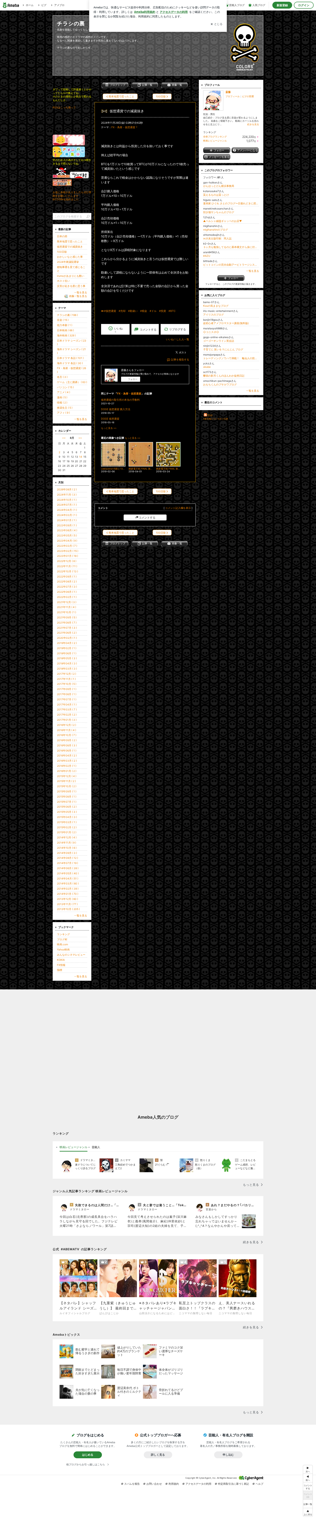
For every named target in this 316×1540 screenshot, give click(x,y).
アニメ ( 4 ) (63, 392)
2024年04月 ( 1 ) (67, 509)
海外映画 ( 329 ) (66, 335)
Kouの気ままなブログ (216, 305)
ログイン (303, 5)
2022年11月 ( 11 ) (67, 566)
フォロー (132, 379)
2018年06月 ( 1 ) (66, 653)
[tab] (73, 1147)
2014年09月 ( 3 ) (67, 853)
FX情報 (61, 965)
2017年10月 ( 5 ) (66, 683)
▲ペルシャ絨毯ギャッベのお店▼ (222, 221)
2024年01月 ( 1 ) (67, 520)
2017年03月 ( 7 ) (67, 709)
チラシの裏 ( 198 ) (67, 315)
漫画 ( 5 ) (62, 397)
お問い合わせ (154, 1483)
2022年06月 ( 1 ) (67, 591)
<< (64, 437)
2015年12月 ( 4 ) (66, 776)
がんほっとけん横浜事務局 (218, 186)
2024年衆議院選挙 (68, 261)
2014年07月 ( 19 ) (67, 863)
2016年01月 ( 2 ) (66, 771)
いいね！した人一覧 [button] (177, 339)
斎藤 (228, 92)
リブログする (177, 329)
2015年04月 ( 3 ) (67, 817)
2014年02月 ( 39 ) (67, 888)
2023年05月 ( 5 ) (67, 535)
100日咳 (62, 251)
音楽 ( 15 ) (63, 320)
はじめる (87, 1454)
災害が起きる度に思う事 (71, 286)
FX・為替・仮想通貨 (123, 127)
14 (80, 456)
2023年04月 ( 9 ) (67, 540)
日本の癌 (62, 236)
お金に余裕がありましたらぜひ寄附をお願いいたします (72, 194)
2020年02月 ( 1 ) (67, 637)
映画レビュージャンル (215, 140)
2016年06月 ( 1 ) (66, 750)
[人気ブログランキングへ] (61, 177)
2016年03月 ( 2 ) (67, 760)
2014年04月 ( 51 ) (67, 878)
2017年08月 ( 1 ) (66, 694)
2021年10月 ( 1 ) (66, 612)
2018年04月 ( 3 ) (67, 663)
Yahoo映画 (63, 949)
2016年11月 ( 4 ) (66, 730)
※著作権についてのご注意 (215, 418)
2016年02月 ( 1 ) (66, 765)
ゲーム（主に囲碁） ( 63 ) (72, 382)
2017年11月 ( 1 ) (66, 679)
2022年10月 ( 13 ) (67, 571)
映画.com (62, 944)
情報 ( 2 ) (62, 402)
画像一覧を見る (78, 296)
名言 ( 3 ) (62, 377)
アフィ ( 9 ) (63, 412)
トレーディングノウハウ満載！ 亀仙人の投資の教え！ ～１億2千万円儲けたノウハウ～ (231, 358)
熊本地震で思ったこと (70, 241)
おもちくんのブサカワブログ (220, 384)
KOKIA (61, 959)
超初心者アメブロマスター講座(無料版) (226, 323)
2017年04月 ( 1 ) (67, 704)
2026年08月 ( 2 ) (67, 489)
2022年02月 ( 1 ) (67, 597)
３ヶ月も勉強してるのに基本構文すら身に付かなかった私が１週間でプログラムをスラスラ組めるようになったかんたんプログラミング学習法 (231, 247)
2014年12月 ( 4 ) (67, 837)
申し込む (228, 1454)
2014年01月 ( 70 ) (67, 893)
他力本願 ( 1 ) (64, 325)
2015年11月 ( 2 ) (66, 781)
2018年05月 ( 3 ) (67, 658)
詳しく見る (158, 1454)
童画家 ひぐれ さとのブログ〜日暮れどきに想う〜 (231, 203)
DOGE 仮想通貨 (110, 418)
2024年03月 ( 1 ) (67, 515)
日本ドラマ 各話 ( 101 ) (70, 358)
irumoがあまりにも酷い (70, 275)
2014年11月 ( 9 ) (66, 842)
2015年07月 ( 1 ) (66, 801)
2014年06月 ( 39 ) (67, 868)
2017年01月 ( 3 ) (67, 719)
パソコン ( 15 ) (65, 387)
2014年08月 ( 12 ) (67, 857)
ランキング (63, 934)
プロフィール (232, 96)
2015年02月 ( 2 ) (67, 827)
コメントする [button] (148, 329)
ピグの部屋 (248, 96)
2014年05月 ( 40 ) (68, 873)
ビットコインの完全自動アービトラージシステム (231, 264)
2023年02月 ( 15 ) (67, 551)
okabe (207, 366)
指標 (59, 970)
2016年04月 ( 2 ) (67, 755)
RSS (210, 415)
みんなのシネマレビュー (71, 954)
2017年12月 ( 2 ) (66, 673)
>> (80, 437)
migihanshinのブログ (215, 229)
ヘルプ (259, 1483)
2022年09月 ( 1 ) (67, 576)
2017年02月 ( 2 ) (67, 714)
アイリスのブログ (213, 314)
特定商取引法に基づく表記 (233, 1483)
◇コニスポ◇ (211, 332)
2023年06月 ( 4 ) (67, 530)
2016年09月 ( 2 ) (67, 740)
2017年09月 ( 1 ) (66, 689)
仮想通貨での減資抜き (127, 111)
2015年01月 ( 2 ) (66, 832)
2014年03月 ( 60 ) (68, 883)
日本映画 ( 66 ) (65, 330)
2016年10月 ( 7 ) (66, 735)
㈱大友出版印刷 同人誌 (217, 238)
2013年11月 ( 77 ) (67, 904)
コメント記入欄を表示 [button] (178, 508)
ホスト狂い (63, 280)
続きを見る (253, 124)
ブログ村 (62, 939)
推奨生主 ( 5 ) (64, 407)
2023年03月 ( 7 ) (67, 545)
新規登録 (282, 5)
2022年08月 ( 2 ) (67, 581)
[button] (308, 1512)
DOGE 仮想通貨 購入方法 (115, 409)
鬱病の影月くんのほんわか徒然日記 (223, 375)
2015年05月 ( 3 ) (67, 811)
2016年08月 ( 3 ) (67, 745)
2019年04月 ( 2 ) (67, 643)
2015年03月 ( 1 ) (67, 822)
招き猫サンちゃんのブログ (218, 212)
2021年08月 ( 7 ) (67, 622)
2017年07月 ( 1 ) (66, 699)
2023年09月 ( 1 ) (67, 525)
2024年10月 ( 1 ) (67, 499)
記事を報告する (180, 359)
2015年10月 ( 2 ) (66, 786)
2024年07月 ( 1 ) (67, 504)
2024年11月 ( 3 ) (67, 494)
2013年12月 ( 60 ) (67, 899)
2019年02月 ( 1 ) (66, 648)
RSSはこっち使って (64, 107)
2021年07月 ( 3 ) (67, 627)
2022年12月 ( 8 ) (66, 561)
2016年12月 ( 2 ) (66, 725)
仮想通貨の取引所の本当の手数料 (120, 399)
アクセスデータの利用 (198, 1483)
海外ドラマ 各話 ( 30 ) (70, 363)
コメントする (147, 517)
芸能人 (96, 1147)
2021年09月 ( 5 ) (67, 617)
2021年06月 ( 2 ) (67, 632)
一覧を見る (252, 271)
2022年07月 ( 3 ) (67, 586)
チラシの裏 (71, 23)
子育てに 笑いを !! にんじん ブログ (223, 349)
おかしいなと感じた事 (70, 256)
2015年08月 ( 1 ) (66, 796)
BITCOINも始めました (66, 199)
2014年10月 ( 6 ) (67, 847)
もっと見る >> (109, 428)
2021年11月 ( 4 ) (66, 607)
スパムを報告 (132, 1483)
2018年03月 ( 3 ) (67, 668)
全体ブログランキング (215, 136)
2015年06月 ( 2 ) (67, 806)
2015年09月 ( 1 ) (66, 791)
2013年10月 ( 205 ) (68, 909)
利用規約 (174, 1483)
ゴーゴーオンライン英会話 (218, 340)
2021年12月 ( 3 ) (66, 602)
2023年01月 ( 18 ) (67, 555)
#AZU (206, 255)
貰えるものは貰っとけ (216, 194)
